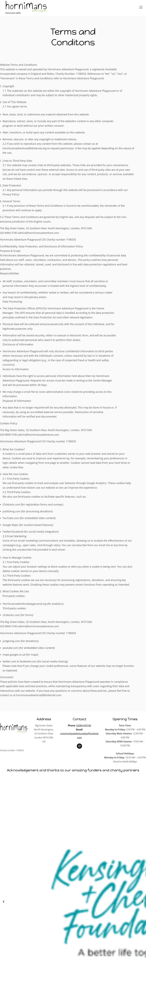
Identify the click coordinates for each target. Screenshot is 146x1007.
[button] (141, 7)
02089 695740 (83, 725)
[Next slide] (142, 901)
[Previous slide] (3, 901)
